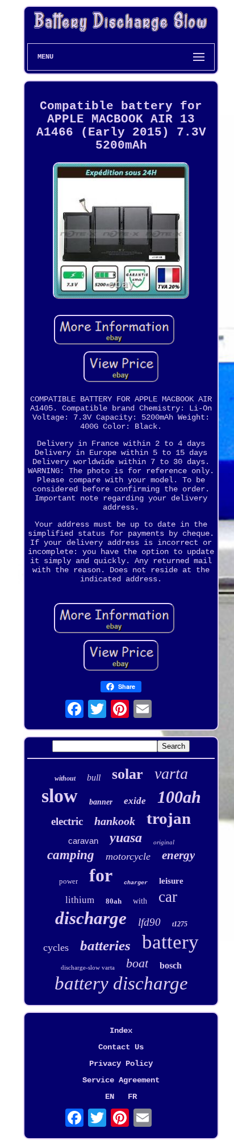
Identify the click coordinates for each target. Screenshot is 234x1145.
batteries (105, 945)
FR (132, 1096)
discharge (91, 918)
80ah (114, 901)
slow (59, 795)
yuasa (126, 837)
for (100, 875)
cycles (56, 947)
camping (70, 855)
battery (170, 942)
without (65, 778)
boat (137, 963)
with (140, 901)
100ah (179, 796)
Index (121, 1030)
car (167, 896)
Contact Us (121, 1047)
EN (109, 1096)
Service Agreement (121, 1080)
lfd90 (149, 922)
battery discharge (121, 983)
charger (136, 883)
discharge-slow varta (88, 967)
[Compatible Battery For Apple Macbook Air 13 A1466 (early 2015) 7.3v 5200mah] (121, 231)
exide (135, 800)
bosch (171, 965)
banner (100, 802)
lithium (79, 899)
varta (171, 773)
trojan (169, 818)
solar (127, 774)
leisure (171, 880)
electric (67, 821)
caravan (83, 841)
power (68, 881)
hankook (114, 821)
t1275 (179, 924)
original (163, 842)
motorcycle (128, 856)
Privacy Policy (121, 1063)
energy (178, 855)
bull (94, 777)
